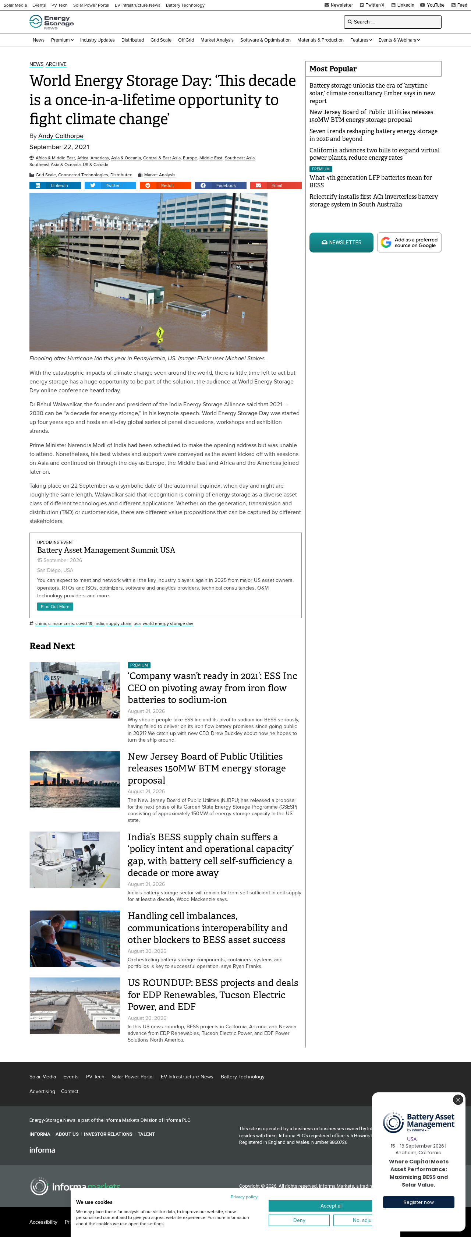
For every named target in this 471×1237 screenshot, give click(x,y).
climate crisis (61, 623)
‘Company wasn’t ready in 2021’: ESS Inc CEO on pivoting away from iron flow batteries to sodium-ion (212, 688)
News (36, 64)
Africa (82, 158)
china (40, 623)
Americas (100, 158)
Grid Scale (46, 175)
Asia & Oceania (126, 158)
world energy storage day (168, 623)
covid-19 (84, 623)
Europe (190, 158)
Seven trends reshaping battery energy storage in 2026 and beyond (373, 135)
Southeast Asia (240, 158)
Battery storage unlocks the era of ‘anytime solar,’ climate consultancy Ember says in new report (372, 93)
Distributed (121, 175)
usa (137, 623)
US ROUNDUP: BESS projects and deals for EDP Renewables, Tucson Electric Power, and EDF (213, 994)
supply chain (118, 623)
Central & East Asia (162, 158)
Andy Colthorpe (61, 135)
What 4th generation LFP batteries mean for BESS (370, 181)
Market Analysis (160, 175)
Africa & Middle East (55, 158)
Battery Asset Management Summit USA (106, 550)
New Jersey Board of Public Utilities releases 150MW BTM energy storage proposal (207, 768)
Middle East (211, 158)
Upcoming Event (55, 542)
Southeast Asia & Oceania (55, 164)
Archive (56, 64)
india (99, 623)
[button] (55, 185)
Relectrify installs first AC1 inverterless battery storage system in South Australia (373, 200)
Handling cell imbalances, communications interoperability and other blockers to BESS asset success (208, 928)
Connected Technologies (83, 175)
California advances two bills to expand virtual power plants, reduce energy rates (374, 154)
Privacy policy (244, 1197)
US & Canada (95, 164)
